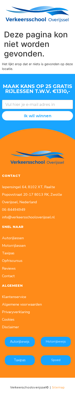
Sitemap (58, 387)
